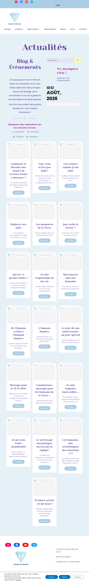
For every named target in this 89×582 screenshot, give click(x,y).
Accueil (7, 29)
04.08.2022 (45, 421)
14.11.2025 (19, 145)
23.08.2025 (45, 145)
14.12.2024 (45, 366)
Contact (83, 29)
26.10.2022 (19, 421)
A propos (19, 29)
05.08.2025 (19, 205)
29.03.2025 (19, 255)
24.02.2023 (71, 366)
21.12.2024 (19, 366)
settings (18, 580)
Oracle (63, 29)
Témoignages (50, 29)
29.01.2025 (19, 309)
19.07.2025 (45, 205)
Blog (72, 29)
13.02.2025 (45, 255)
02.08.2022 (71, 421)
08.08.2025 (71, 145)
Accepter (52, 577)
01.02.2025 (71, 255)
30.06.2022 (45, 481)
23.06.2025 (71, 205)
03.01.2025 (45, 309)
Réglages (77, 577)
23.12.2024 (71, 309)
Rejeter (64, 577)
